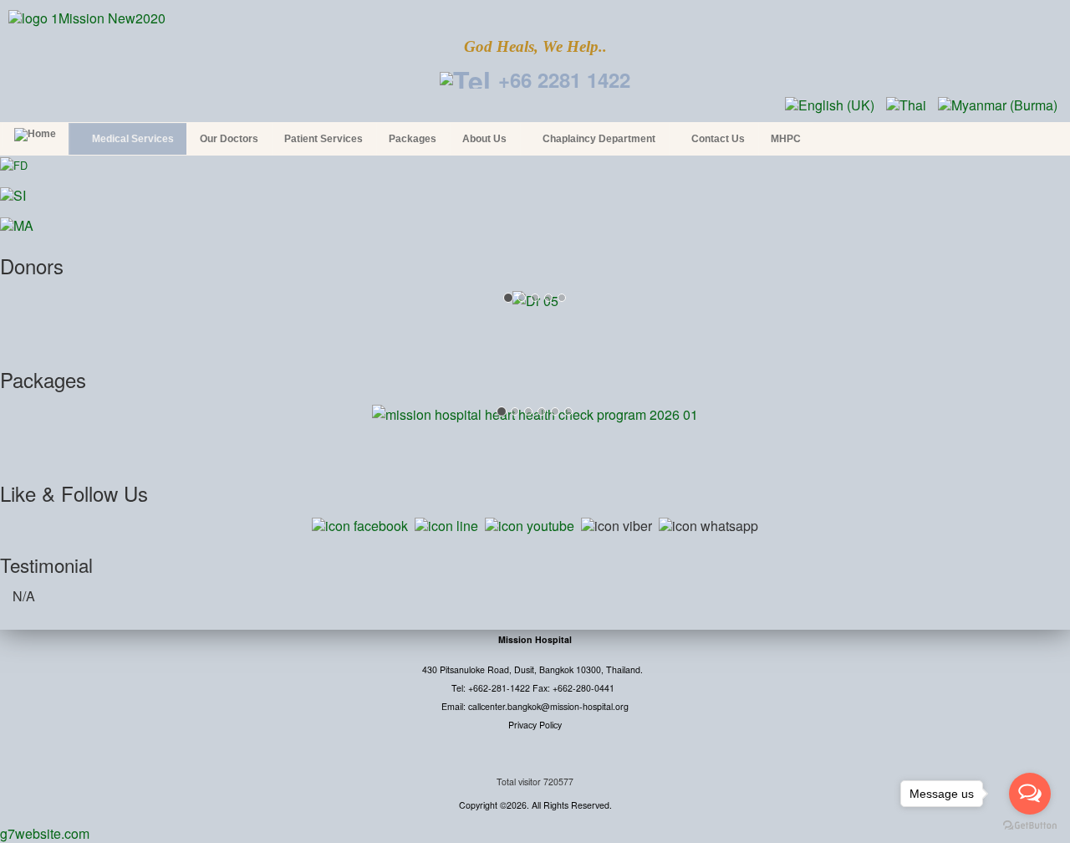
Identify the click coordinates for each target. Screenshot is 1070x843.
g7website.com (44, 833)
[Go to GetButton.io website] (1030, 825)
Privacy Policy (535, 724)
